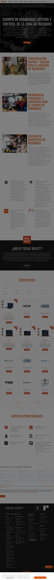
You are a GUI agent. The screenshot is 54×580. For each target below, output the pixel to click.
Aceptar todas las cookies (40, 577)
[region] (27, 576)
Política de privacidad (10, 577)
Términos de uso (20, 577)
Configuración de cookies (40, 574)
